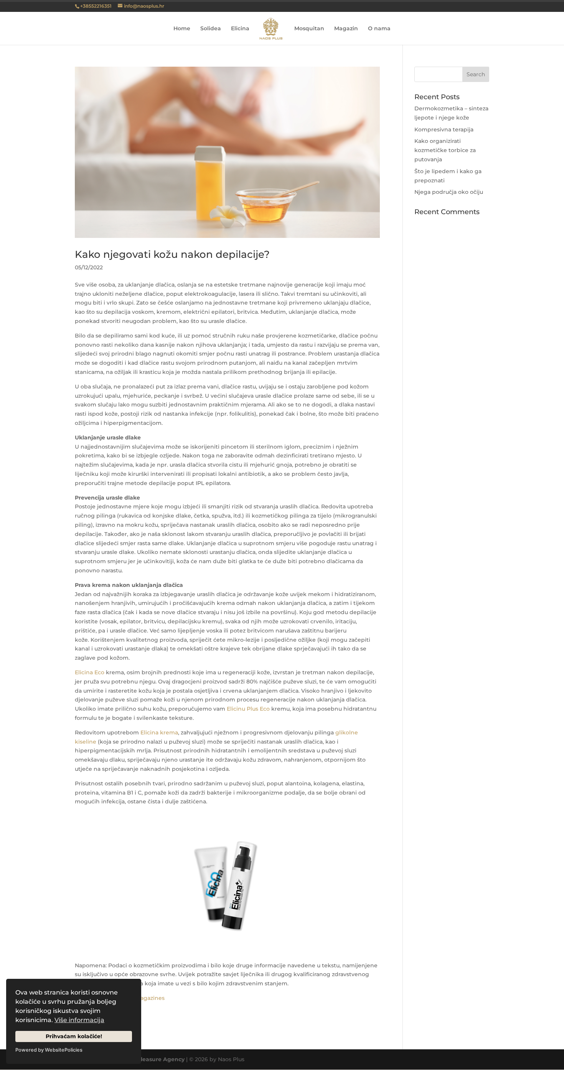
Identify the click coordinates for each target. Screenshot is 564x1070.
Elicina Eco (89, 672)
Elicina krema (159, 732)
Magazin (346, 29)
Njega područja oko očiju (448, 191)
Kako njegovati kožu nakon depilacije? (172, 254)
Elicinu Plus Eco (248, 708)
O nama (379, 29)
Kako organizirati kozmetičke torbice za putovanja (445, 150)
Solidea (210, 29)
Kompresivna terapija (443, 129)
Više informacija (79, 1020)
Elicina (240, 29)
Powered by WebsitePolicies (48, 1050)
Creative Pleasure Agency (148, 1059)
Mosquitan (309, 29)
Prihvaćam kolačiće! (74, 1036)
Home (181, 29)
